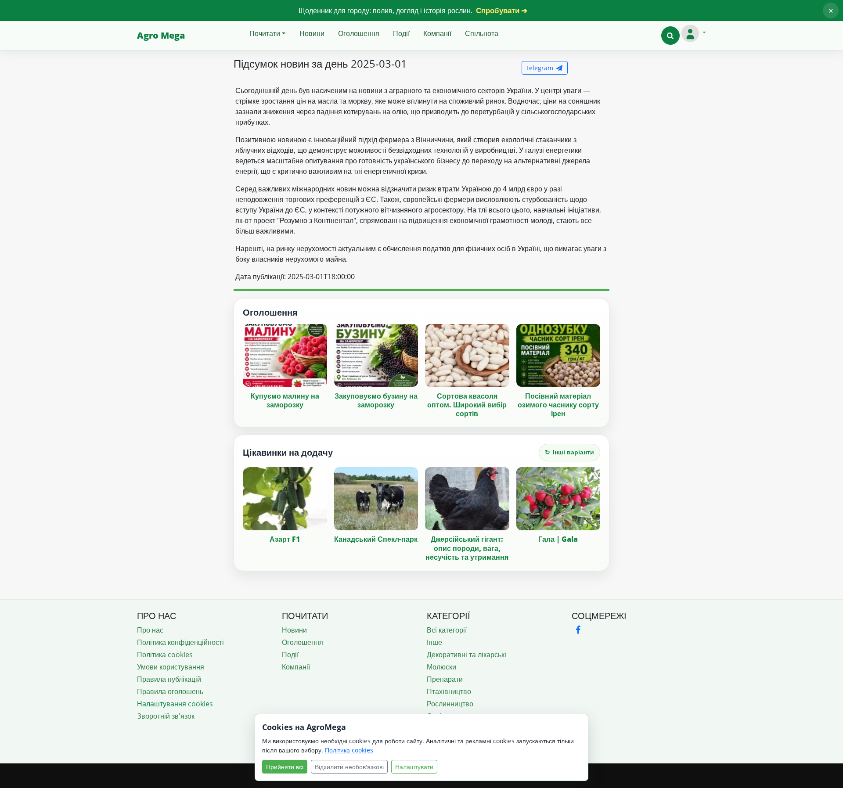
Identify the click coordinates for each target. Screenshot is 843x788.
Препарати (445, 679)
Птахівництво (449, 691)
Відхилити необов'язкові (349, 767)
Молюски (441, 667)
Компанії (437, 33)
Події (401, 33)
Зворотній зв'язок (166, 716)
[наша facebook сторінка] (578, 630)
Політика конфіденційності (180, 642)
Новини (311, 33)
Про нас (150, 630)
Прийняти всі (284, 767)
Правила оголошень (170, 691)
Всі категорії (447, 630)
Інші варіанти (569, 452)
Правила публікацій (169, 679)
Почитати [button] (264, 33)
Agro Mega (161, 35)
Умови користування (170, 667)
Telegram (540, 68)
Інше (434, 642)
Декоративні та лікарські (466, 654)
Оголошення (358, 33)
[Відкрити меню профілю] (693, 33)
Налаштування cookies (175, 704)
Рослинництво (450, 704)
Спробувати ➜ (501, 10)
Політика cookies (165, 654)
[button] (670, 35)
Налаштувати (414, 767)
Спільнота (481, 33)
